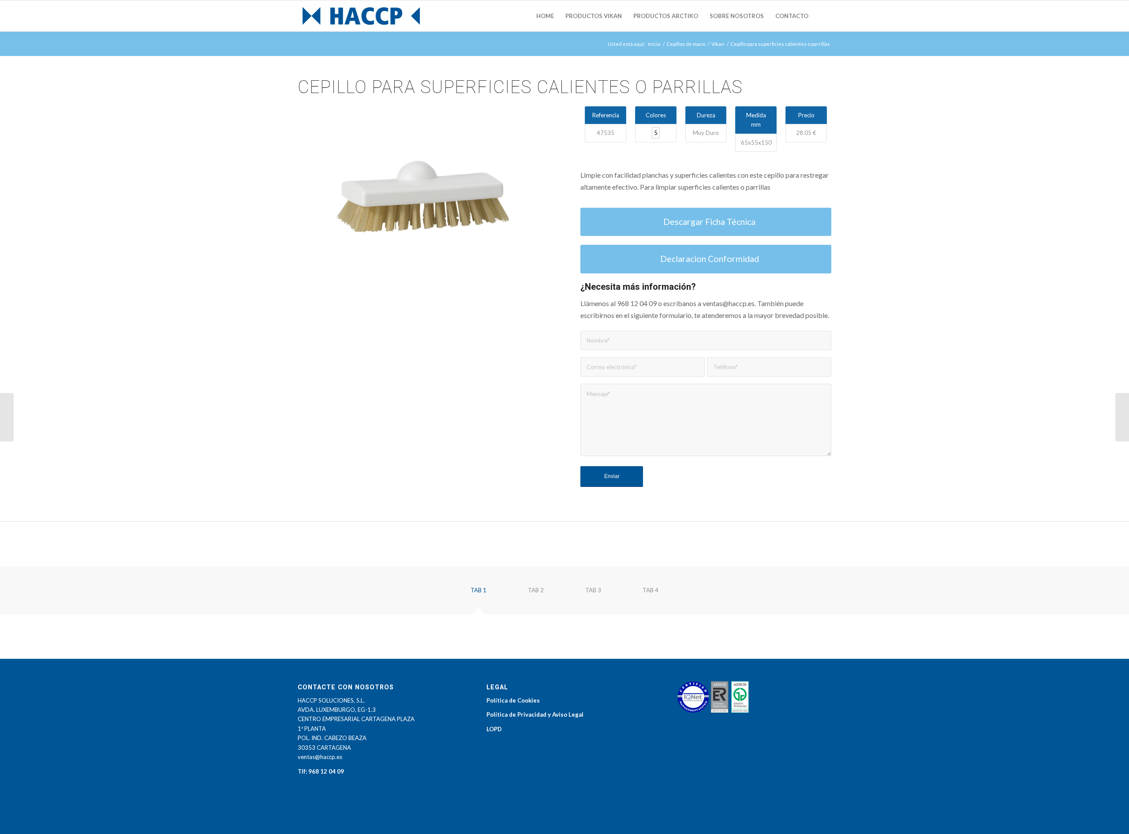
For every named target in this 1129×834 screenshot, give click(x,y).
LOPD (494, 729)
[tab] (478, 593)
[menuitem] (545, 15)
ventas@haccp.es (320, 756)
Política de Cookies (513, 700)
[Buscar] (822, 15)
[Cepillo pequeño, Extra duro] (7, 417)
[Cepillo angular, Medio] (1122, 417)
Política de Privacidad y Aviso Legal (534, 714)
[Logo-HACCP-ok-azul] (361, 15)
